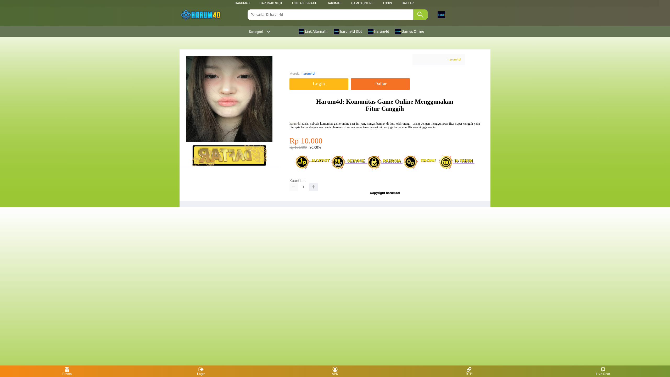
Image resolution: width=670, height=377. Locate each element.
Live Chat (603, 374)
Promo (67, 374)
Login (201, 374)
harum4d (242, 3)
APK (335, 374)
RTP (469, 374)
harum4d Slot (270, 3)
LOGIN (387, 3)
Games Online (362, 3)
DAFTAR (408, 3)
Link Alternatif (304, 3)
